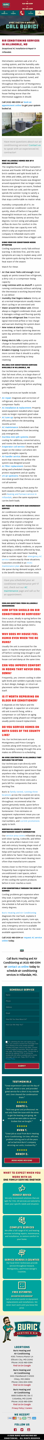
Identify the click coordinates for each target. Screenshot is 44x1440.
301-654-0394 (27, 9)
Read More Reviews (22, 1160)
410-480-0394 (27, 4)
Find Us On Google (22, 1366)
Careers (28, 1408)
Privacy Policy (10, 1059)
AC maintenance (16, 589)
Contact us (35, 145)
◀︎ (4, 1120)
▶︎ (42, 1120)
